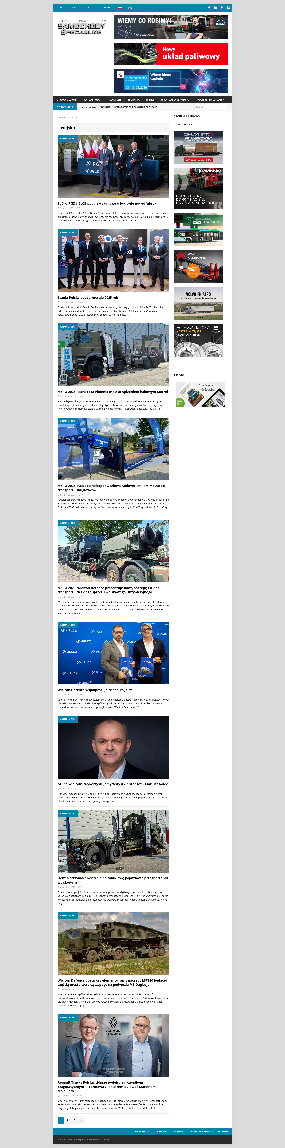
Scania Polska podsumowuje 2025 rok (88, 297)
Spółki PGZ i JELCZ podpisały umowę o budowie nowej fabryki (107, 203)
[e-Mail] (229, 7)
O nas (59, 7)
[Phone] (222, 7)
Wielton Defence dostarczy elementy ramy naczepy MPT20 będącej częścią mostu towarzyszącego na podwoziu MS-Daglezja (112, 982)
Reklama (92, 7)
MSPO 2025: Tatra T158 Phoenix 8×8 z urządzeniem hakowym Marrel (113, 391)
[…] (139, 220)
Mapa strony (143, 1131)
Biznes (150, 99)
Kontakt (107, 7)
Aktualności (92, 99)
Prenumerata (75, 7)
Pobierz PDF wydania (210, 99)
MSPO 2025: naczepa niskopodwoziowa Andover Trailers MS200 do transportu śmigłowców (111, 487)
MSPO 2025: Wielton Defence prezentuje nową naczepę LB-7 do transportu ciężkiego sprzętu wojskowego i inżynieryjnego (109, 590)
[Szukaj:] (210, 106)
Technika (134, 99)
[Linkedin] (215, 7)
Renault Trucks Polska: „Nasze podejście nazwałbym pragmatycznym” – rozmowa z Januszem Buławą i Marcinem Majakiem (107, 1086)
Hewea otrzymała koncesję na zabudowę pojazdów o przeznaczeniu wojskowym (113, 880)
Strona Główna (67, 99)
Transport (114, 99)
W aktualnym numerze (176, 99)
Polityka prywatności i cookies (209, 1131)
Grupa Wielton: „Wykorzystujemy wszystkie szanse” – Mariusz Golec (113, 784)
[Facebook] (209, 7)
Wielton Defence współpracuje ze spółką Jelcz (95, 690)
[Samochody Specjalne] (81, 28)
